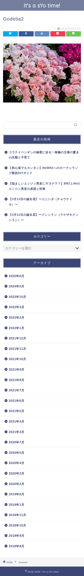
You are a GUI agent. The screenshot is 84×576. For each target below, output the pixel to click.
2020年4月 (16, 463)
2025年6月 (16, 276)
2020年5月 (16, 452)
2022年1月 (16, 328)
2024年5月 (16, 286)
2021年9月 (16, 369)
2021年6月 (16, 400)
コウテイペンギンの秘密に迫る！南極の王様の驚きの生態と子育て (44, 155)
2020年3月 (16, 473)
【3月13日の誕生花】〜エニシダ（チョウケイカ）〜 (40, 202)
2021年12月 (17, 338)
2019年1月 (16, 504)
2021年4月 (16, 421)
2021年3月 (16, 432)
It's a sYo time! (42, 5)
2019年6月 (16, 494)
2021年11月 (17, 348)
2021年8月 (16, 380)
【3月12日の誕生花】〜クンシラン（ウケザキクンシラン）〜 (43, 217)
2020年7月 (16, 442)
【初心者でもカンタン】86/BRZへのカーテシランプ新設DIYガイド (43, 170)
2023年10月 (17, 296)
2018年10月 (17, 525)
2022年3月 (16, 307)
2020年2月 (16, 484)
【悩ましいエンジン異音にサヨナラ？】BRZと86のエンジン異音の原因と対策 (44, 186)
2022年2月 (16, 317)
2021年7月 (16, 390)
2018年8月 (16, 546)
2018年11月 (17, 515)
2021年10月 (17, 359)
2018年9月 (16, 535)
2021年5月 (16, 411)
